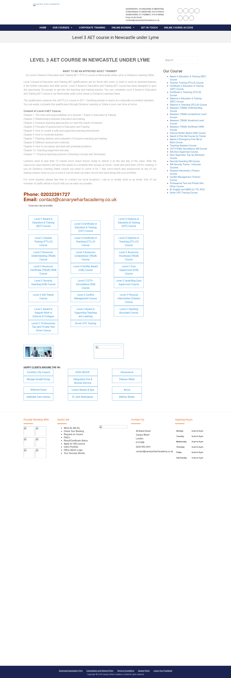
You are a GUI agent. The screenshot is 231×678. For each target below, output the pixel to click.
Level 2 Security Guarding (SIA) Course (43, 282)
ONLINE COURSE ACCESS (178, 27)
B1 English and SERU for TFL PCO (187, 189)
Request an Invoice (73, 434)
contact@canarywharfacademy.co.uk (154, 451)
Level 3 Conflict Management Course (85, 296)
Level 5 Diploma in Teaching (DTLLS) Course (129, 241)
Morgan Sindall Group (38, 379)
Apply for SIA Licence (74, 443)
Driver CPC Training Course (184, 192)
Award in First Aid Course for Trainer (188, 136)
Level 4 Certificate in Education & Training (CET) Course (85, 227)
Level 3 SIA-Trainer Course (43, 296)
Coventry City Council (38, 372)
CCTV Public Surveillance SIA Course (188, 148)
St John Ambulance (82, 396)
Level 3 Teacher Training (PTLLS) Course (43, 241)
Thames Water (127, 379)
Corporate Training (92, 27)
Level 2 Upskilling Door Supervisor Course (129, 282)
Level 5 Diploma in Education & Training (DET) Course (129, 222)
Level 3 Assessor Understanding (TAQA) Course (43, 256)
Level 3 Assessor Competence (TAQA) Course (85, 256)
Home (42, 27)
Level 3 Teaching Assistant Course (128, 311)
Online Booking (121, 27)
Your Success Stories (74, 453)
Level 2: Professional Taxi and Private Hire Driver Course (43, 327)
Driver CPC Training (85, 323)
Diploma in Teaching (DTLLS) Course (188, 104)
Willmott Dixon (38, 389)
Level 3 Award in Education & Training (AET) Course (43, 222)
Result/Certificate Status (76, 440)
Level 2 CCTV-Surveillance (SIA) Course (85, 284)
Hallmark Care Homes (38, 396)
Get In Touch (149, 27)
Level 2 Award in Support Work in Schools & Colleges (43, 313)
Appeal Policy (144, 670)
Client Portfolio (71, 446)
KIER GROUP (83, 372)
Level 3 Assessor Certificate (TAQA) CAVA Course (43, 270)
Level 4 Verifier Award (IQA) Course (85, 268)
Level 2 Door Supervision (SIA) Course (128, 270)
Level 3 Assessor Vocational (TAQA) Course (129, 256)
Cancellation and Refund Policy (99, 670)
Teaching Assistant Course (183, 145)
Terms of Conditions (125, 670)
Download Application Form (71, 670)
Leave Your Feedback (163, 670)
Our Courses (61, 27)
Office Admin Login (73, 449)
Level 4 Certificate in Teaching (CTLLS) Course (85, 241)
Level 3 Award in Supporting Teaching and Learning (85, 313)
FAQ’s (67, 437)
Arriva (127, 389)
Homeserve (127, 372)
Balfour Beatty (127, 396)
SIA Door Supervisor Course (184, 151)
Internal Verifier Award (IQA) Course (188, 132)
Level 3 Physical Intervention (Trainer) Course (129, 298)
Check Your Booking (74, 431)
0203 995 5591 (143, 447)
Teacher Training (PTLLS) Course (187, 82)
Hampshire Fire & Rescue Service (82, 381)
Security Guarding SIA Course (185, 161)
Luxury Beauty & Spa (83, 389)
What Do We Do (72, 427)
